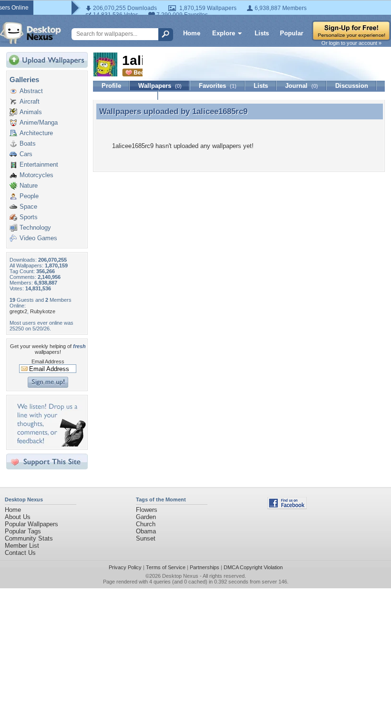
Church (145, 524)
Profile (111, 85)
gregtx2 (18, 311)
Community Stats (29, 538)
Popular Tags (23, 531)
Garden (146, 516)
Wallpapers (160, 85)
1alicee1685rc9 (219, 111)
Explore (223, 33)
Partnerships (204, 567)
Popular (291, 33)
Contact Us (20, 552)
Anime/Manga (39, 122)
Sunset (145, 538)
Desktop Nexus (180, 576)
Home (191, 33)
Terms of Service (165, 567)
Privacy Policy (125, 567)
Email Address (47, 361)
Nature (29, 185)
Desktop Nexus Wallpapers (30, 33)
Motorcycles (36, 175)
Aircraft (30, 101)
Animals (31, 112)
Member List (22, 545)
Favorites (218, 85)
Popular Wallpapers (31, 524)
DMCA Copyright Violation (253, 567)
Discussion (351, 85)
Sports (29, 217)
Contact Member (126, 95)
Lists (262, 33)
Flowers (146, 509)
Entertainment (39, 164)
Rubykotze (42, 311)
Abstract (31, 91)
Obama (146, 531)
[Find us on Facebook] (287, 506)
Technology (35, 227)
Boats (28, 143)
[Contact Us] (50, 444)
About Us (18, 516)
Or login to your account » (351, 43)
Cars (26, 154)
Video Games (38, 238)
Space (28, 206)
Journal (301, 85)
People (29, 196)
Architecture (36, 133)
